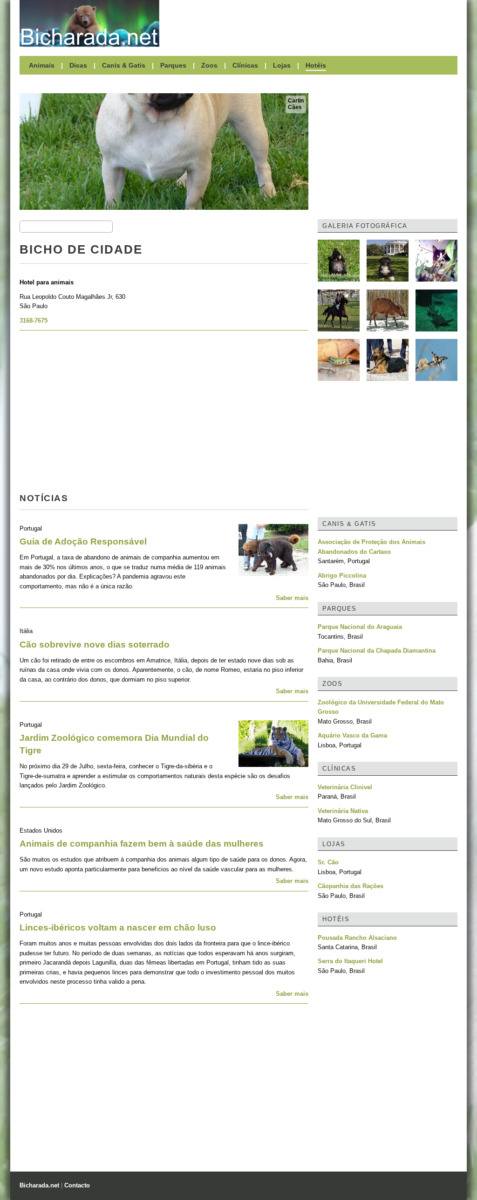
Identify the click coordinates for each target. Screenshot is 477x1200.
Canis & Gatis (123, 65)
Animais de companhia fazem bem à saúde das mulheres (142, 843)
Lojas (282, 65)
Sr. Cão (328, 862)
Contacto (77, 1185)
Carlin (296, 100)
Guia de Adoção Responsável (83, 541)
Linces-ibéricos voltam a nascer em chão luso (118, 927)
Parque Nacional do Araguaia (360, 626)
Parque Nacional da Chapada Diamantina (377, 650)
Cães (295, 107)
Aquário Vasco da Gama (352, 735)
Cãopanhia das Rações (350, 886)
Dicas (78, 65)
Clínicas (245, 65)
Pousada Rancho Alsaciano (357, 937)
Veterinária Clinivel (345, 787)
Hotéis (316, 65)
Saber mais (292, 597)
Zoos (209, 65)
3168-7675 (34, 320)
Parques (173, 65)
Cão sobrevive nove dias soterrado (95, 644)
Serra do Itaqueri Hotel (350, 961)
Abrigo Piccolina (342, 575)
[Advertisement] (313, 23)
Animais (42, 65)
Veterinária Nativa (343, 810)
